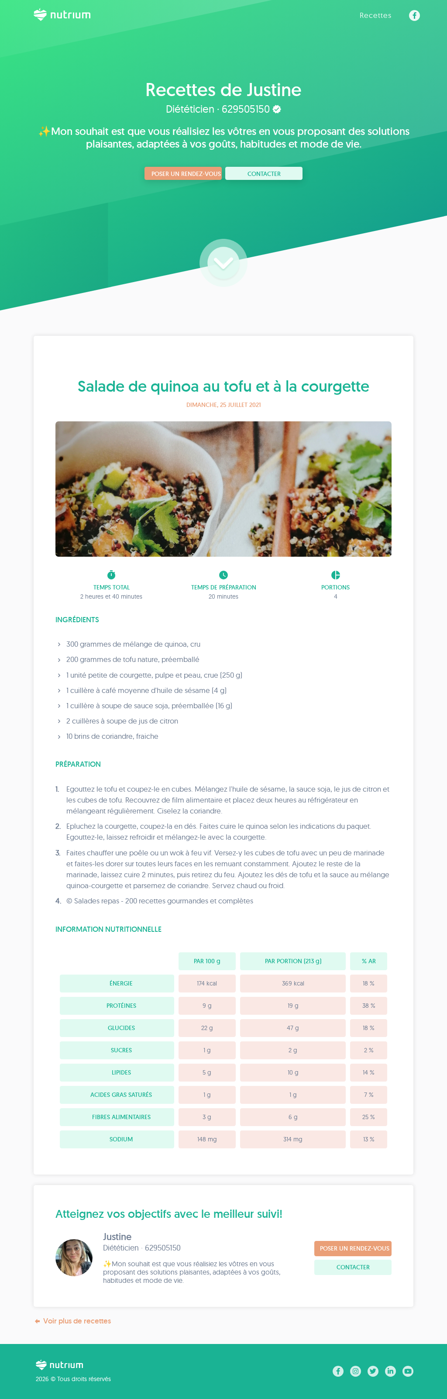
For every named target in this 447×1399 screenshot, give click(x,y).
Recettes (376, 15)
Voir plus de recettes (77, 1321)
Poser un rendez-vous (186, 174)
